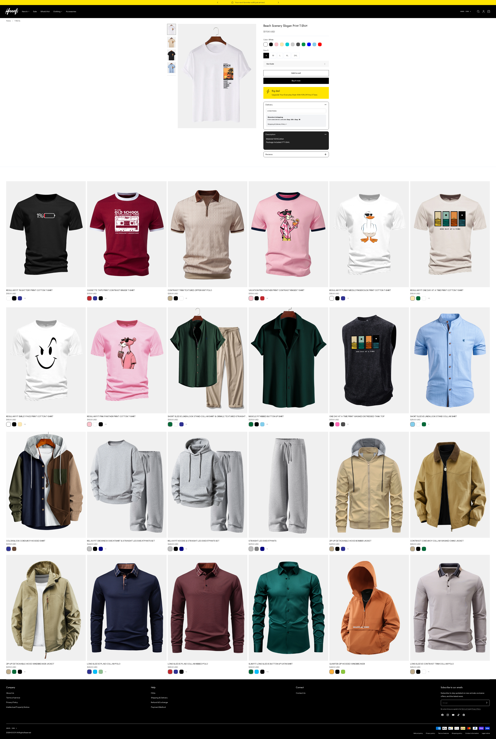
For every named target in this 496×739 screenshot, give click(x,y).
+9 (25, 298)
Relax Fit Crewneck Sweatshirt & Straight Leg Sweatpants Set (121, 541)
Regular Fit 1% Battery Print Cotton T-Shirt (29, 290)
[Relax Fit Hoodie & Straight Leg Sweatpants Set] (207, 485)
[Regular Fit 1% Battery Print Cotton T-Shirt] (46, 234)
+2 (186, 298)
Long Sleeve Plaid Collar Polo (103, 664)
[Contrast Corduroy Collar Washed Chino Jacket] (450, 485)
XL (287, 55)
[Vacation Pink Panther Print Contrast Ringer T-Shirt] (288, 234)
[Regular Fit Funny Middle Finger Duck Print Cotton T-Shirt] (369, 234)
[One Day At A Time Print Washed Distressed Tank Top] (369, 360)
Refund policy (418, 733)
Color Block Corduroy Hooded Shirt (25, 541)
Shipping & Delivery (159, 698)
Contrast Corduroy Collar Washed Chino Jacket (437, 541)
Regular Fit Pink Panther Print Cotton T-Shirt (111, 416)
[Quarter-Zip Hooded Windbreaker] (369, 608)
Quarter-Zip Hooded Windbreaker (347, 664)
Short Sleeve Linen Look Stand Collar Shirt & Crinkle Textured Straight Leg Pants (207, 416)
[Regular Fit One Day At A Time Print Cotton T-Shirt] (450, 234)
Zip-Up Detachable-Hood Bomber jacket (350, 541)
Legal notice (486, 733)
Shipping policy (457, 733)
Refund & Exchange (159, 702)
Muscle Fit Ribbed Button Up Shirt (266, 416)
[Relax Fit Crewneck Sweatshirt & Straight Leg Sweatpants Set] (127, 485)
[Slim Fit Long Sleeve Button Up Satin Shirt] (288, 608)
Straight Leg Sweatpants (262, 541)
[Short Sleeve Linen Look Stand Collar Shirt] (450, 360)
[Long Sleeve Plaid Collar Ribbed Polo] (207, 608)
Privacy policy (430, 733)
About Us (10, 693)
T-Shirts (17, 21)
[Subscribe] (487, 703)
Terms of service (13, 698)
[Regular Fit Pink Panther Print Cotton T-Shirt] (127, 360)
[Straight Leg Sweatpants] (288, 485)
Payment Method (158, 707)
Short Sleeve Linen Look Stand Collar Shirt (433, 416)
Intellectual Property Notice (17, 707)
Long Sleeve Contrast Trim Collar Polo (432, 664)
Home (8, 21)
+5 (267, 424)
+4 (105, 298)
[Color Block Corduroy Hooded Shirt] (46, 485)
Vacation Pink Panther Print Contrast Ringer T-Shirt (276, 290)
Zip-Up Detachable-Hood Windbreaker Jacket (30, 664)
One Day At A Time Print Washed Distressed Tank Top (357, 416)
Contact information (472, 733)
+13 (267, 672)
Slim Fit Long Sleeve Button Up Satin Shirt (271, 664)
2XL (295, 55)
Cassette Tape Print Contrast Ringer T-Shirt (111, 290)
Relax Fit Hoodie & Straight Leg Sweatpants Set (193, 541)
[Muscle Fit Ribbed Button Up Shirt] (288, 360)
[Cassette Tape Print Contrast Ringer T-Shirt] (127, 234)
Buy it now (296, 81)
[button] (478, 11)
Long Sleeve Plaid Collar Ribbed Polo (188, 664)
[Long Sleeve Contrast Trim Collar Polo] (450, 608)
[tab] (171, 29)
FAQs (153, 693)
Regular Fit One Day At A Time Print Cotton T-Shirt (436, 290)
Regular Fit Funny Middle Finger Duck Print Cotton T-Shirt (360, 290)
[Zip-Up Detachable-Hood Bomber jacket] (369, 485)
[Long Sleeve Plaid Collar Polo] (127, 608)
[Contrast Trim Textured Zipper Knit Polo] (207, 234)
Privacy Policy (12, 702)
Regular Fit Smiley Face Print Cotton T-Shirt (29, 416)
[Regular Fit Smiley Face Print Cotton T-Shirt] (46, 360)
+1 (428, 424)
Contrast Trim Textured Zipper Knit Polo (190, 290)
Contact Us (300, 693)
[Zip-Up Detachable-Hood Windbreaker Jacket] (46, 608)
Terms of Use (466, 709)
